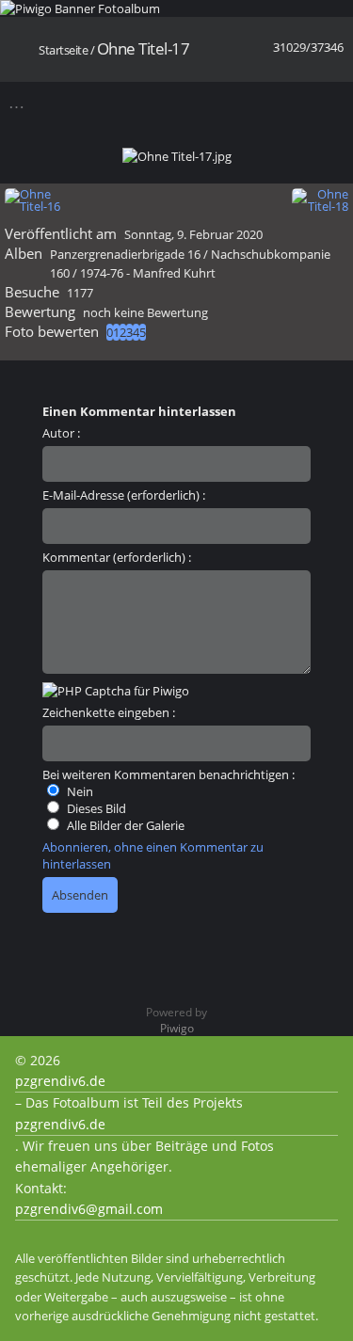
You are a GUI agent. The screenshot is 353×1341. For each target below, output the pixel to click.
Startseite (63, 49)
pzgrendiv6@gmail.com (89, 1209)
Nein (78, 791)
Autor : (61, 432)
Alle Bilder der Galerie (124, 825)
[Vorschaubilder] (265, 102)
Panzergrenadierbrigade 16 (125, 254)
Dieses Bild (95, 808)
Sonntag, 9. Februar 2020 (193, 234)
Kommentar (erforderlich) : (116, 557)
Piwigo (177, 1028)
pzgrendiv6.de (60, 1081)
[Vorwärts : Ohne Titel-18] (330, 102)
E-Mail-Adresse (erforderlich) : (123, 495)
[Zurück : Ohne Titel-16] (297, 102)
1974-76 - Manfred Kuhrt (148, 272)
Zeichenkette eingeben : (108, 712)
